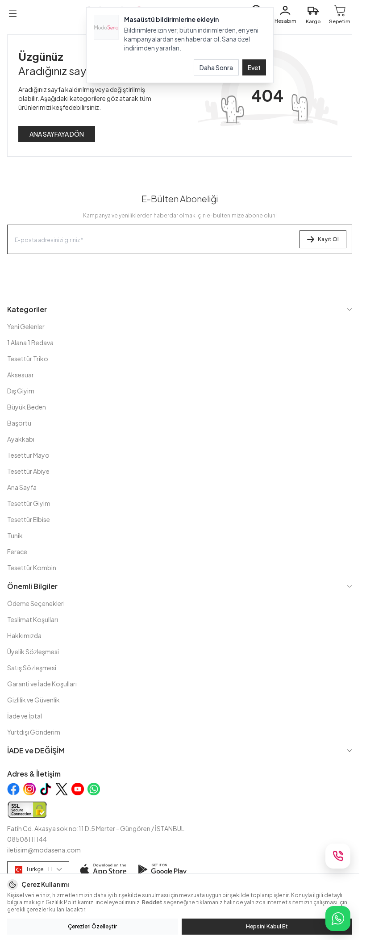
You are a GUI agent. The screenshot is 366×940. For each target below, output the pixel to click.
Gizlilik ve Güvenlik (33, 700)
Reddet (152, 902)
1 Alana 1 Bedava (30, 342)
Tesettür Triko (27, 359)
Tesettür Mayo (28, 455)
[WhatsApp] (337, 918)
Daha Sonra (216, 67)
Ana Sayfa (22, 487)
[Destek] (337, 856)
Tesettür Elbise (28, 519)
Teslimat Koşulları (32, 619)
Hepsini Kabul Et (267, 926)
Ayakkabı (20, 439)
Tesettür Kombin (31, 568)
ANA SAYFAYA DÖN (56, 134)
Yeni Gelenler (26, 326)
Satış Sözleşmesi (31, 668)
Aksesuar (20, 375)
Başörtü (19, 423)
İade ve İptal (24, 716)
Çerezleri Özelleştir (92, 926)
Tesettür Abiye (28, 471)
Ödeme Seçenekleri (36, 603)
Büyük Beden (26, 407)
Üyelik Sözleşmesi (33, 652)
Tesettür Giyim (28, 503)
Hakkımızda (24, 635)
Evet (254, 67)
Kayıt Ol (328, 239)
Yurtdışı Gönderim (33, 732)
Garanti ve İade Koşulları (42, 684)
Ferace (17, 551)
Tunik (15, 535)
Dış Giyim (20, 391)
